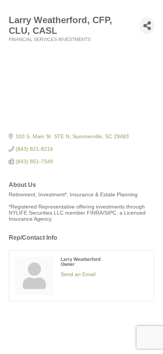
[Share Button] (146, 25)
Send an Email (78, 274)
